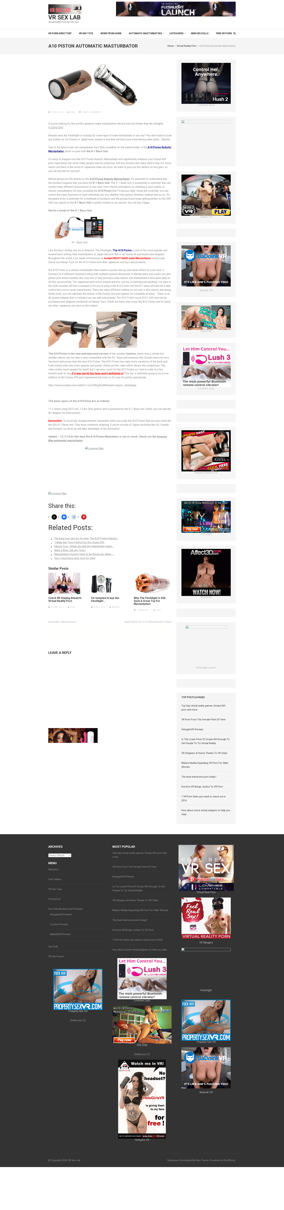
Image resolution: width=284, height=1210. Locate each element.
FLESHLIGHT (55, 127)
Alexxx (115, 607)
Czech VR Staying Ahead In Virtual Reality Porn (64, 600)
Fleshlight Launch (206, 105)
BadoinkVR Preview (60, 1022)
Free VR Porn (224, 33)
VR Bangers (206, 1030)
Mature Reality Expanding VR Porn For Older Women (140, 998)
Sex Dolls (53, 1034)
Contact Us (54, 987)
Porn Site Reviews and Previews (65, 997)
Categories (176, 33)
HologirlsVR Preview (192, 817)
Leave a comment (91, 112)
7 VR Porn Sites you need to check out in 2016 (137, 1028)
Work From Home (111, 33)
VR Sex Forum (56, 1044)
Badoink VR (206, 295)
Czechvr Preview (59, 1012)
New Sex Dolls (200, 33)
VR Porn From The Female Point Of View (203, 807)
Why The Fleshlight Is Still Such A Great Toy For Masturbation (149, 601)
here (146, 202)
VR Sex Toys (86, 33)
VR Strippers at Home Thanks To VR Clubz (204, 841)
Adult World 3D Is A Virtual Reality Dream (148, 621)
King (72, 112)
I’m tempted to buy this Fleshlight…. (105, 600)
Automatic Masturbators (145, 33)
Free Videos (54, 967)
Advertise (53, 957)
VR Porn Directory (59, 33)
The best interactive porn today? (198, 864)
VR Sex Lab (64, 17)
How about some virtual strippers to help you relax (139, 1037)
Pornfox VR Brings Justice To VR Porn (202, 874)
